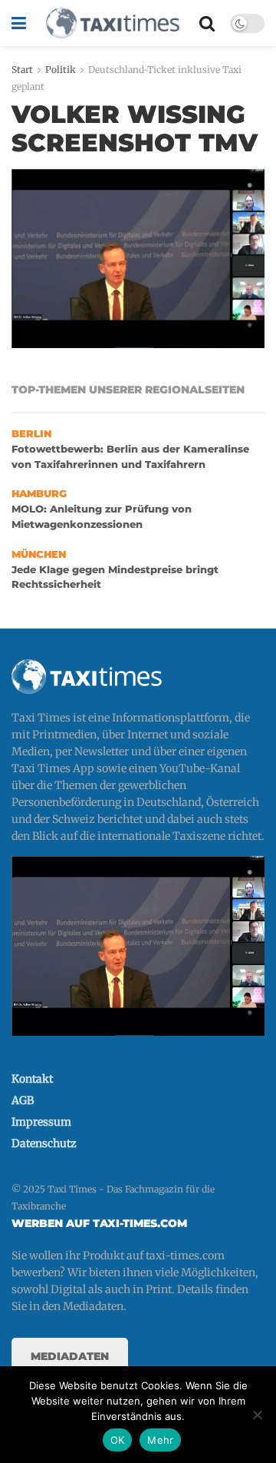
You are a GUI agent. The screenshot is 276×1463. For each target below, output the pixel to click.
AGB (23, 1100)
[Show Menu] (19, 23)
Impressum (41, 1122)
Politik (60, 69)
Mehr (160, 1440)
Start (22, 69)
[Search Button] (207, 23)
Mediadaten (70, 1356)
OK (117, 1440)
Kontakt (32, 1079)
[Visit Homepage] (112, 23)
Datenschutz (44, 1143)
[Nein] (256, 1414)
